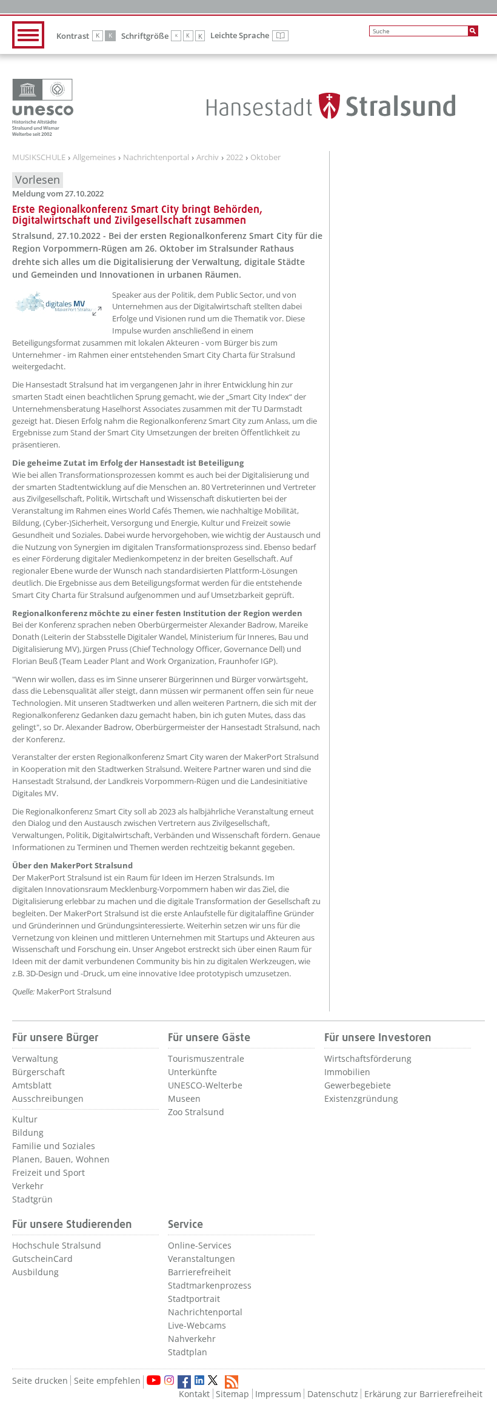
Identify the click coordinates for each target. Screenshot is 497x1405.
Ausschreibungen (48, 1098)
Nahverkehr (192, 1338)
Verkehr (28, 1186)
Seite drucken (40, 1380)
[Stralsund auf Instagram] (169, 1380)
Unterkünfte (192, 1072)
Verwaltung (35, 1058)
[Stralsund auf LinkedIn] (199, 1380)
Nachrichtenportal (156, 158)
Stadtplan (187, 1352)
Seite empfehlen (107, 1380)
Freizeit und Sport (48, 1172)
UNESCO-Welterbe (205, 1085)
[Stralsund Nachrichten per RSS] (231, 1382)
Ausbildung (35, 1272)
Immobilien (347, 1072)
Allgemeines (94, 158)
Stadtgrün (32, 1199)
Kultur (25, 1119)
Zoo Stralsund (196, 1112)
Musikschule (38, 158)
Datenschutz (332, 1394)
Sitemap (232, 1394)
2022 (234, 158)
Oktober (265, 158)
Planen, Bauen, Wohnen (61, 1159)
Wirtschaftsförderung (368, 1058)
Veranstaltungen (201, 1258)
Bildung (28, 1132)
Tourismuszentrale (206, 1058)
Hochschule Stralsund (56, 1245)
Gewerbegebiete (357, 1085)
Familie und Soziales (53, 1146)
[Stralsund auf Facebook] (184, 1382)
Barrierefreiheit (199, 1272)
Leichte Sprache (249, 35)
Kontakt (194, 1394)
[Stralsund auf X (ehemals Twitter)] (214, 1382)
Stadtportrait (194, 1298)
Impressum (278, 1394)
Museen (184, 1098)
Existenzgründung (361, 1098)
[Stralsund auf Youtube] (154, 1380)
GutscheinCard (42, 1258)
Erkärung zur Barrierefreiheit (423, 1394)
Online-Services (200, 1245)
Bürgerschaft (38, 1072)
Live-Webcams (197, 1325)
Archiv (207, 158)
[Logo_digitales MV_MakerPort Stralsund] (57, 303)
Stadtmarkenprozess (210, 1285)
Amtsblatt (32, 1085)
